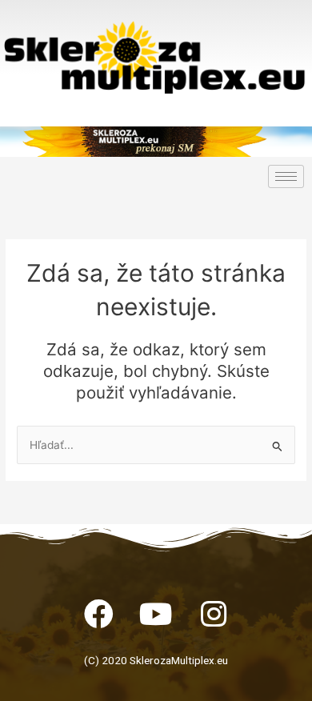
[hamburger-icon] (286, 176)
